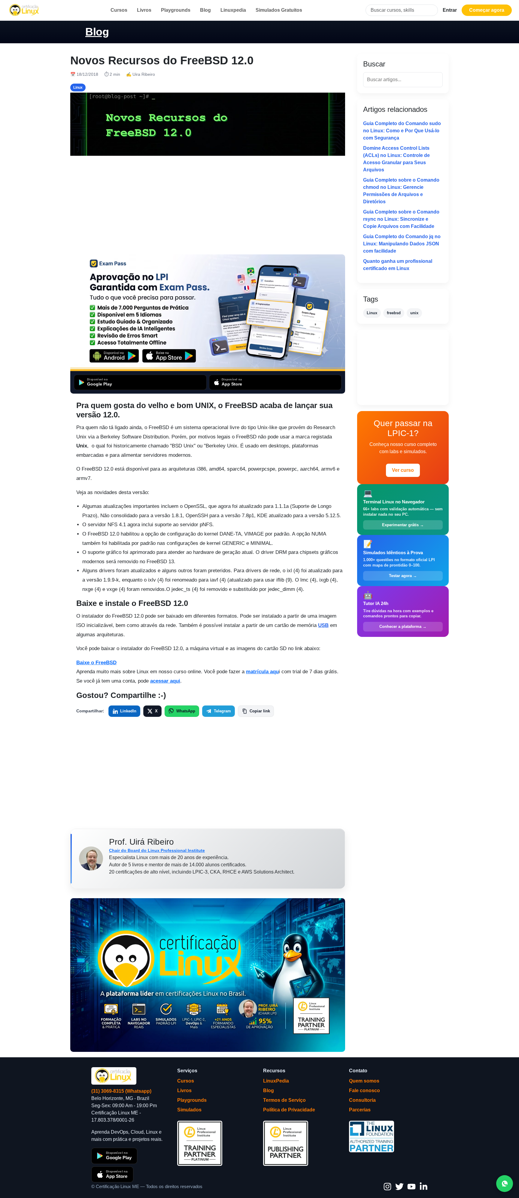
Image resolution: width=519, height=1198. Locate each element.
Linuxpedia (233, 10)
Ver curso (403, 470)
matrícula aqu (262, 671)
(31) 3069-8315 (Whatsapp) (121, 1091)
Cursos (119, 10)
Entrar (450, 10)
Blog (205, 10)
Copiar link (260, 711)
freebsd (394, 313)
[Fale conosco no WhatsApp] (504, 1183)
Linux (372, 313)
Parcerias (360, 1109)
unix (414, 313)
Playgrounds (175, 10)
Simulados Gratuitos (279, 10)
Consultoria (362, 1100)
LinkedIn (128, 711)
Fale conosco (364, 1090)
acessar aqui (165, 681)
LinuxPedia (276, 1080)
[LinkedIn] (423, 1186)
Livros (144, 10)
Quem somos (364, 1080)
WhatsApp (185, 711)
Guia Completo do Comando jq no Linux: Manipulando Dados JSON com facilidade (402, 243)
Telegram (222, 711)
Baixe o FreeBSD (96, 662)
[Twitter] (399, 1186)
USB (323, 625)
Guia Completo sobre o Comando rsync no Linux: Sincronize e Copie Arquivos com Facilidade (401, 219)
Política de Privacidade (289, 1109)
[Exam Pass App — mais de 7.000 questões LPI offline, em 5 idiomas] (207, 312)
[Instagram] (387, 1186)
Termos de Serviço (284, 1100)
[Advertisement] (207, 205)
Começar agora (486, 10)
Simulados (189, 1109)
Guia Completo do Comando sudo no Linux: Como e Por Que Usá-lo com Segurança (402, 130)
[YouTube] (411, 1186)
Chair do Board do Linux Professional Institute (157, 850)
